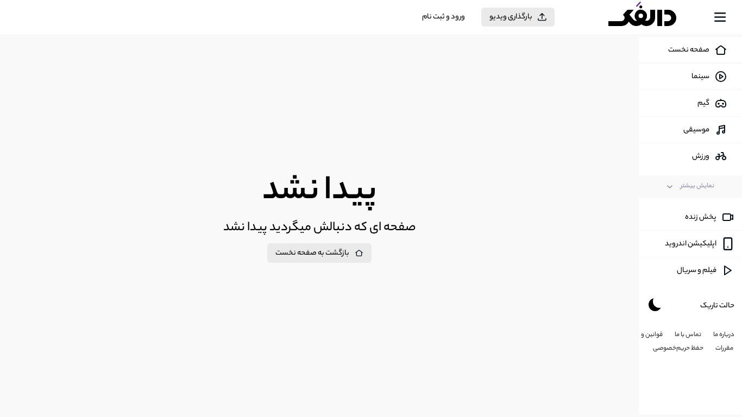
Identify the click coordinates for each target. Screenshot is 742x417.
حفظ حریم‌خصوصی (678, 348)
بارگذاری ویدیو (510, 17)
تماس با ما (688, 335)
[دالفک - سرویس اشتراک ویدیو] (651, 17)
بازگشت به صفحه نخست (312, 253)
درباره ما (723, 335)
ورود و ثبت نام (443, 17)
